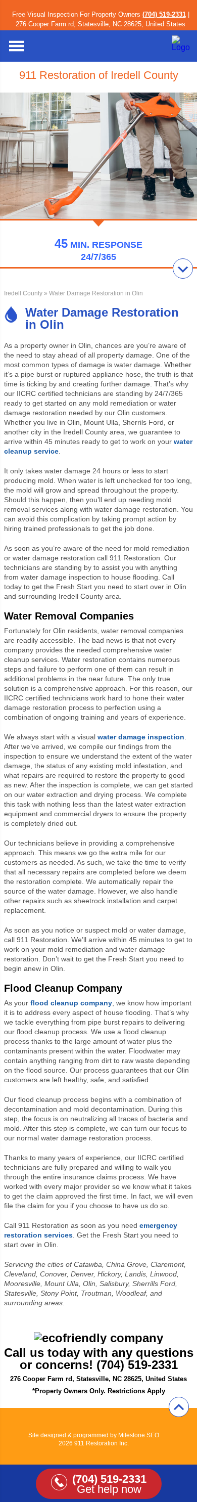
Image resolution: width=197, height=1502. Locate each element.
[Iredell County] (182, 47)
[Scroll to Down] (183, 268)
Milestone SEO (138, 1435)
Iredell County (23, 293)
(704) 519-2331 (164, 14)
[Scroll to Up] (179, 1407)
